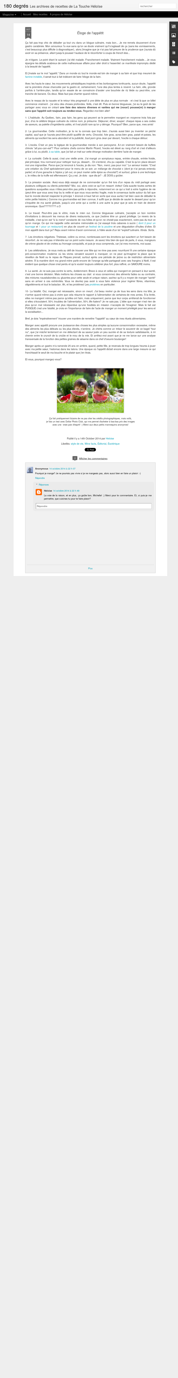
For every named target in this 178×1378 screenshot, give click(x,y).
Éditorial (102, 443)
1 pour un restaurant (50, 226)
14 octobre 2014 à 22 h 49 (66, 490)
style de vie (77, 443)
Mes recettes (40, 14)
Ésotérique (114, 443)
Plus (90, 568)
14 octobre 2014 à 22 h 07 (62, 468)
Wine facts (90, 443)
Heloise (110, 438)
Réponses (44, 484)
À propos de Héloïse (61, 14)
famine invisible (33, 76)
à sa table (54, 151)
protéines (95, 284)
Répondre (40, 478)
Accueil (27, 14)
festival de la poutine (100, 226)
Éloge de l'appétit (90, 32)
